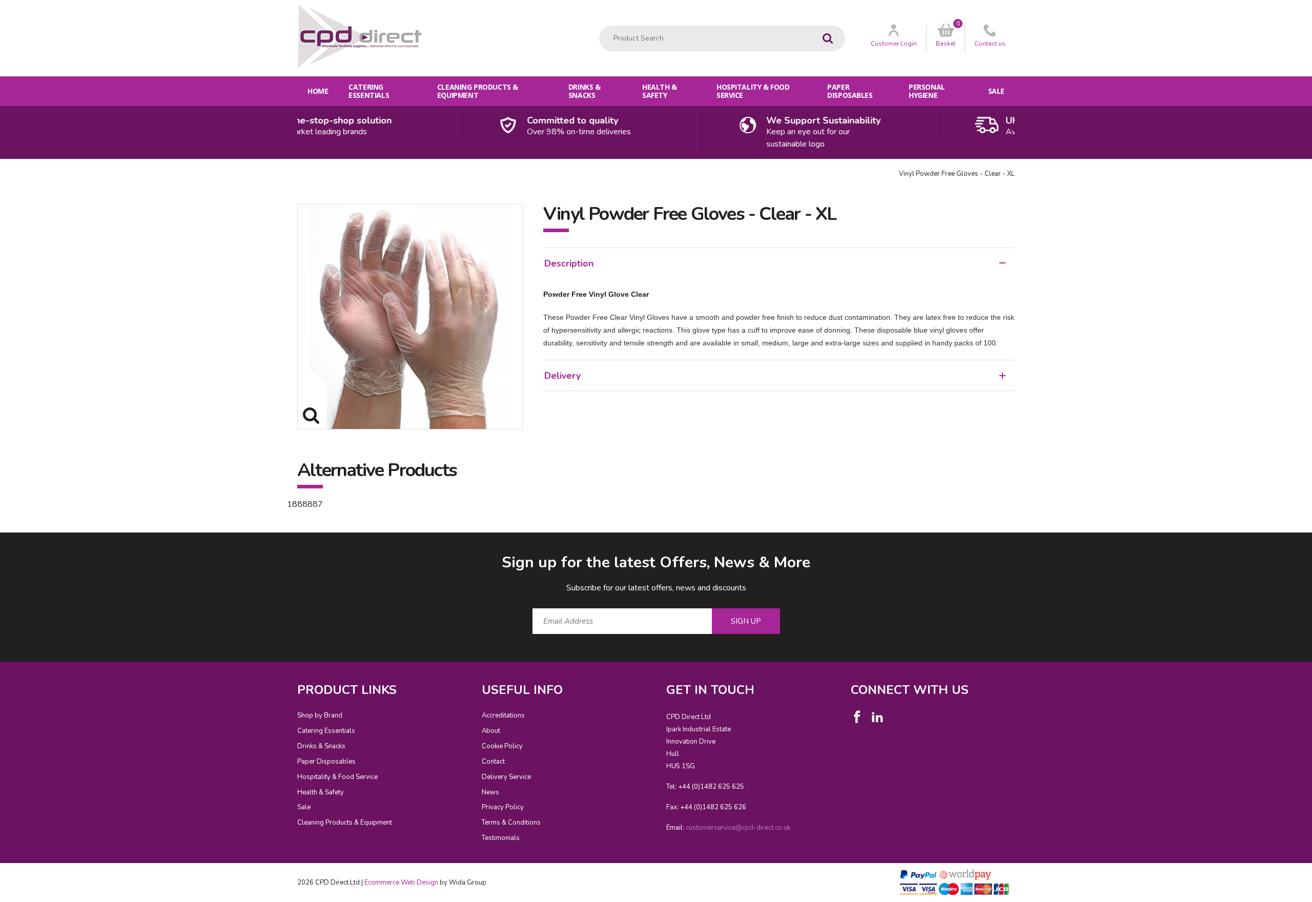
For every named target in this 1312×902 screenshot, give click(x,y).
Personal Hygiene (927, 91)
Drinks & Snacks (584, 91)
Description (568, 263)
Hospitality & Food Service (752, 91)
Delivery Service (506, 777)
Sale (996, 91)
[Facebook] (857, 717)
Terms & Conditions (511, 822)
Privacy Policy (503, 807)
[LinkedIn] (877, 717)
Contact (493, 761)
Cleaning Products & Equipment (477, 91)
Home (318, 91)
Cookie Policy (502, 746)
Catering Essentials (368, 91)
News (490, 792)
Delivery (562, 376)
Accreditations (503, 715)
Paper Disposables (849, 91)
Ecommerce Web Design (401, 882)
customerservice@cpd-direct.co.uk (738, 827)
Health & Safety (659, 91)
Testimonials (501, 838)
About (491, 730)
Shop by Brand (319, 715)
